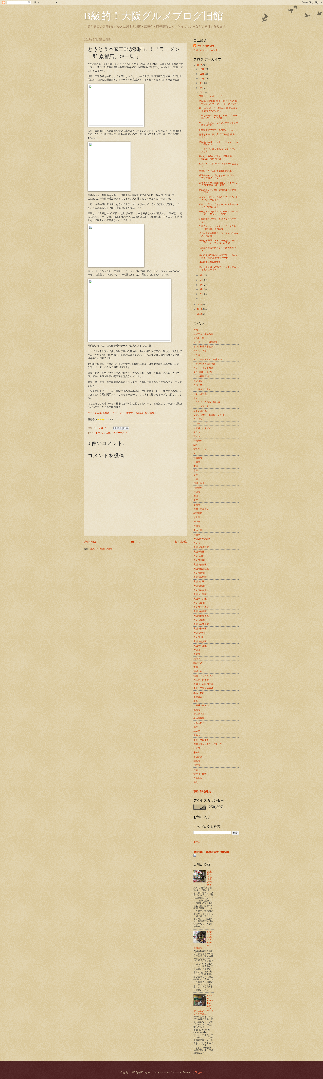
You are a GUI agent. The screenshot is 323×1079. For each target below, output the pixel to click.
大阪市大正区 (200, 594)
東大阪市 (197, 697)
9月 (202, 83)
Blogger (198, 1072)
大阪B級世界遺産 (201, 539)
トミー (196, 398)
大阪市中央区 (200, 598)
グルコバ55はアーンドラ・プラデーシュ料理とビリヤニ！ (218, 143)
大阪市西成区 (200, 586)
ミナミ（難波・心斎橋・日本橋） (209, 415)
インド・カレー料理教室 (205, 342)
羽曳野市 (197, 440)
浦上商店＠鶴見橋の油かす (209, 878)
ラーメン (117, 413)
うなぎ (196, 355)
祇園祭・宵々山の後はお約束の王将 (216, 171)
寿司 (195, 496)
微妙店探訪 (198, 718)
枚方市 (196, 748)
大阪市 (196, 543)
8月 (202, 88)
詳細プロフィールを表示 (205, 50)
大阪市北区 (198, 637)
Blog (195, 329)
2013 (199, 314)
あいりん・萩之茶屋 (203, 333)
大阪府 (196, 650)
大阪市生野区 (200, 577)
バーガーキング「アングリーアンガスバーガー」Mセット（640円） (218, 212)
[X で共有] (121, 428)
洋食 (195, 769)
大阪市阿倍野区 (201, 547)
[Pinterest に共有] (127, 428)
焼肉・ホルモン (201, 509)
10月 (202, 78)
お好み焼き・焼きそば (204, 363)
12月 (202, 69)
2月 (202, 294)
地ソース (197, 663)
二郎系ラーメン (119, 432)
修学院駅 (150, 413)
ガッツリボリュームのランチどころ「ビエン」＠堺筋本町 (218, 198)
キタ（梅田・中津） (203, 372)
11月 (202, 74)
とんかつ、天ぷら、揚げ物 (206, 402)
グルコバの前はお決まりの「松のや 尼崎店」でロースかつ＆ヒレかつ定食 (218, 102)
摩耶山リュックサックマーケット (209, 744)
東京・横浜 (198, 692)
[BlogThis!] (117, 428)
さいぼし (197, 380)
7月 (202, 92)
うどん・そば (200, 351)
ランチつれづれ (201, 423)
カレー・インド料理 (203, 368)
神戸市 (196, 521)
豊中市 (196, 735)
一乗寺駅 (128, 413)
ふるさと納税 (200, 410)
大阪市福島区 (200, 628)
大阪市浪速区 (200, 645)
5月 (202, 280)
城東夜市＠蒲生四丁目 (210, 262)
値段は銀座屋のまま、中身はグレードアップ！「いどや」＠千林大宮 (218, 241)
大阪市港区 (198, 556)
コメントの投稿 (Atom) (101, 548)
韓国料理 (197, 457)
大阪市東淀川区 (201, 624)
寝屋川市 (197, 513)
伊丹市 (196, 432)
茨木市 (196, 436)
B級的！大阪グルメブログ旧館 (153, 15)
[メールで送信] (114, 428)
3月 (202, 289)
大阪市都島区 (200, 611)
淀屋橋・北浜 (200, 774)
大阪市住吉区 (200, 564)
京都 (108, 432)
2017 (199, 65)
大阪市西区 (198, 581)
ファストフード (201, 406)
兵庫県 (196, 731)
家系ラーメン (200, 449)
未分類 (196, 752)
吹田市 (196, 526)
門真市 (196, 765)
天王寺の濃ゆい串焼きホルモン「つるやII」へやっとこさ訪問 (218, 116)
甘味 (195, 453)
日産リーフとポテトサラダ (212, 96)
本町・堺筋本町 (201, 739)
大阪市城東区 (200, 573)
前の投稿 (181, 542)
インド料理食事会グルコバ (206, 346)
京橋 (195, 466)
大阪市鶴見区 (200, 603)
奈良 (195, 701)
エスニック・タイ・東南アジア (208, 359)
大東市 (196, 654)
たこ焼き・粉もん (202, 389)
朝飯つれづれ (200, 671)
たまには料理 (200, 393)
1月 (202, 298)
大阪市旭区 (198, 551)
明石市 (196, 761)
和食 (195, 782)
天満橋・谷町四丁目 (203, 684)
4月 (202, 285)
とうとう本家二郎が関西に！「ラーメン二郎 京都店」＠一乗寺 (218, 183)
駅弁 (195, 444)
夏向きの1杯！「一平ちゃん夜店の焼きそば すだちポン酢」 (218, 109)
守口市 (196, 492)
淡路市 (196, 658)
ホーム (135, 542)
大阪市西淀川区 (201, 590)
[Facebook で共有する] (124, 428)
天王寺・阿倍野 (201, 680)
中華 (195, 667)
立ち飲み (197, 778)
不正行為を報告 (202, 791)
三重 (195, 479)
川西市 (196, 534)
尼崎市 (196, 710)
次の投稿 (90, 542)
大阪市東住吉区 (201, 616)
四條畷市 (197, 487)
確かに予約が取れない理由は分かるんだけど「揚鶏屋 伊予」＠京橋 (218, 256)
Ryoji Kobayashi (205, 46)
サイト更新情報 (201, 376)
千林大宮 (197, 530)
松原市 (196, 504)
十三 (195, 500)
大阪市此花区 (200, 560)
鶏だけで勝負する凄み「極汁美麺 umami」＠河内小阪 (215, 157)
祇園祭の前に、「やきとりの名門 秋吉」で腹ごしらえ (217, 176)
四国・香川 (198, 483)
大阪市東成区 (200, 620)
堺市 (195, 474)
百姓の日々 (198, 722)
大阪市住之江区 (201, 568)
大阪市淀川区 (200, 641)
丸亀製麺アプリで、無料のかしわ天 (216, 130)
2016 (199, 304)
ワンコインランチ (202, 428)
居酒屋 (196, 462)
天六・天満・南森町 (203, 688)
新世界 (196, 517)
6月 (202, 275)
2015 (199, 309)
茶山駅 (139, 413)
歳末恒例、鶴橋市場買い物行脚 (211, 852)
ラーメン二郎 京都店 (99, 413)
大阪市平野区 (200, 633)
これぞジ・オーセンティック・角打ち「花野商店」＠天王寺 (217, 227)
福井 (195, 727)
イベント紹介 (200, 338)
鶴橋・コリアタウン (203, 675)
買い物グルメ (200, 714)
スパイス (197, 385)
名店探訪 (197, 756)
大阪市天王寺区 (201, 607)
